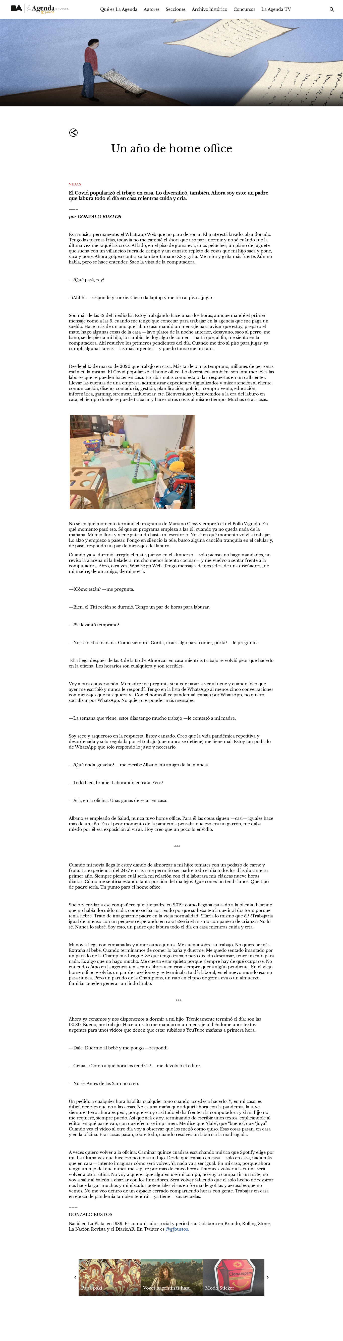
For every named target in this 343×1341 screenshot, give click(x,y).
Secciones (176, 9)
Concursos (244, 9)
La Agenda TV (276, 9)
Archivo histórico (209, 9)
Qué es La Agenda (118, 9)
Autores (151, 9)
